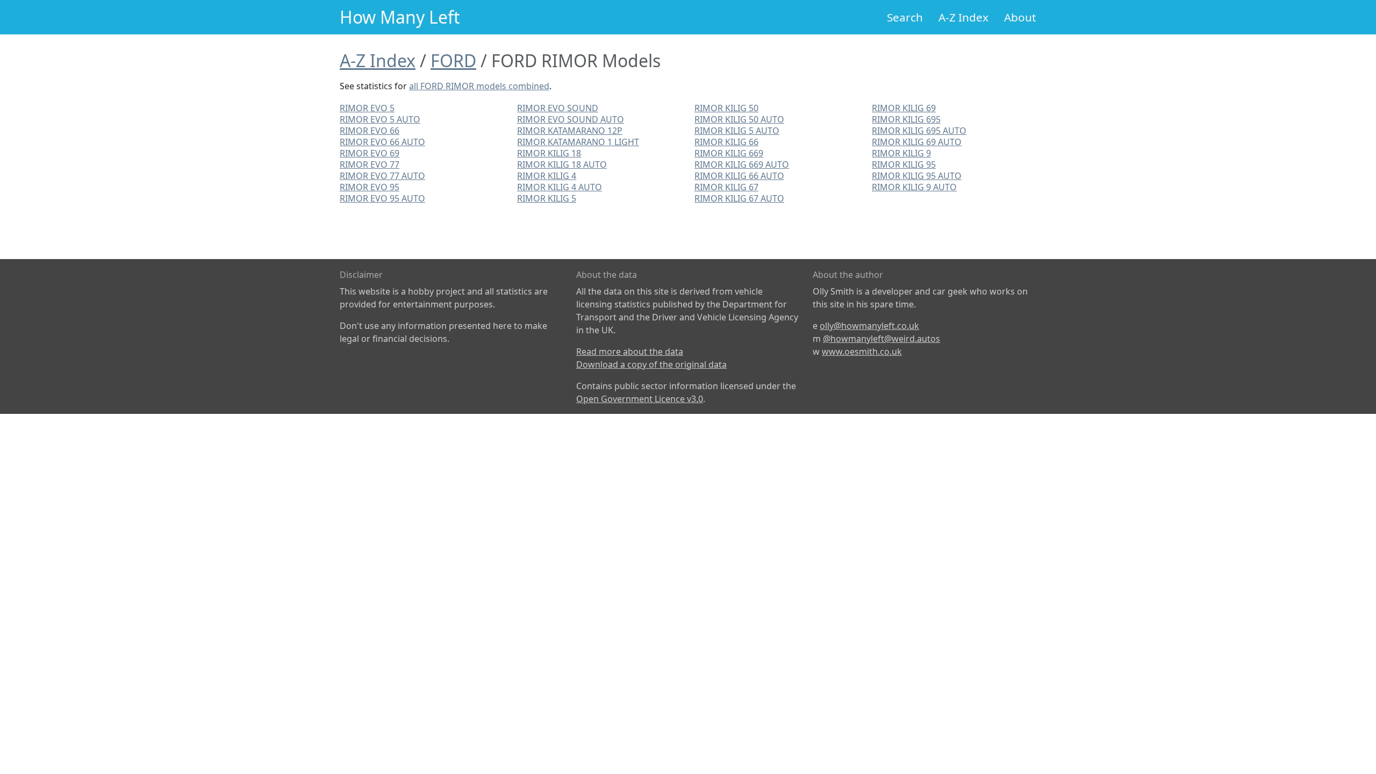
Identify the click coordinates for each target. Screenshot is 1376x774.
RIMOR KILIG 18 (549, 153)
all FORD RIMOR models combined (479, 86)
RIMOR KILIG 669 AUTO (741, 164)
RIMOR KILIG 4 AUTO (559, 187)
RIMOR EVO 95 (369, 187)
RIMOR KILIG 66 (726, 142)
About (1020, 17)
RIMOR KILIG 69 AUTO (917, 142)
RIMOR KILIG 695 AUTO (919, 131)
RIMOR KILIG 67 (726, 187)
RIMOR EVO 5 (367, 108)
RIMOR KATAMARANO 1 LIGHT (578, 142)
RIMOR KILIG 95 (904, 164)
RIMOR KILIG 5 (546, 198)
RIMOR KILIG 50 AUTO (739, 119)
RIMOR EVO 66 (369, 131)
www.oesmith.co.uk (862, 351)
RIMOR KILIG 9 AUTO (914, 187)
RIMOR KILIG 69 (904, 108)
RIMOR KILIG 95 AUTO (917, 176)
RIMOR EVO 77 (369, 164)
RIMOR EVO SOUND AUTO (570, 119)
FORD (453, 60)
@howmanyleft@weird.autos (881, 339)
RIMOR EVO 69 (369, 153)
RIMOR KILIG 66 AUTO (739, 176)
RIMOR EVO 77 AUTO (382, 176)
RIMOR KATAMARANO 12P (569, 131)
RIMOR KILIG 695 (906, 119)
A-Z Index (963, 17)
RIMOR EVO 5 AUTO (380, 119)
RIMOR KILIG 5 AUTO (736, 131)
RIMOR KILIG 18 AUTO (562, 164)
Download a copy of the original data (651, 364)
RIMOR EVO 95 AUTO (382, 198)
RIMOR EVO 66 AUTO (382, 142)
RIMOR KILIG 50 (726, 108)
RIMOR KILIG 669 (728, 153)
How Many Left (400, 16)
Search (905, 17)
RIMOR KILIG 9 (901, 153)
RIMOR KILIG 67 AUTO (739, 198)
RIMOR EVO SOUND (557, 108)
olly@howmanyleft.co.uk (869, 326)
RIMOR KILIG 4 (546, 176)
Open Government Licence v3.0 (639, 399)
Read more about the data (629, 351)
